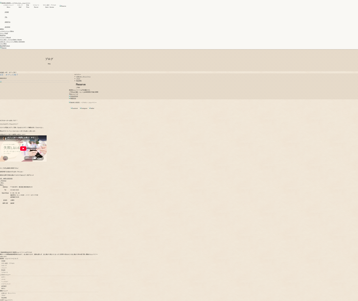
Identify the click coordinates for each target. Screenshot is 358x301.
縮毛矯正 (4, 286)
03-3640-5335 (14, 190)
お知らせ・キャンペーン (12, 41)
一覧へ (2, 183)
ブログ (3, 44)
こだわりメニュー (7, 31)
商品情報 (5, 46)
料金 (3, 35)
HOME (3, 261)
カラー (3, 277)
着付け (3, 288)
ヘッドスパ (4, 281)
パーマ (3, 279)
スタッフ (4, 33)
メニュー (4, 268)
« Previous (3, 181)
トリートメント (6, 284)
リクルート (5, 37)
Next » (2, 185)
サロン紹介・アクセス (11, 39)
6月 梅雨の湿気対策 (6, 178)
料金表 (3, 270)
